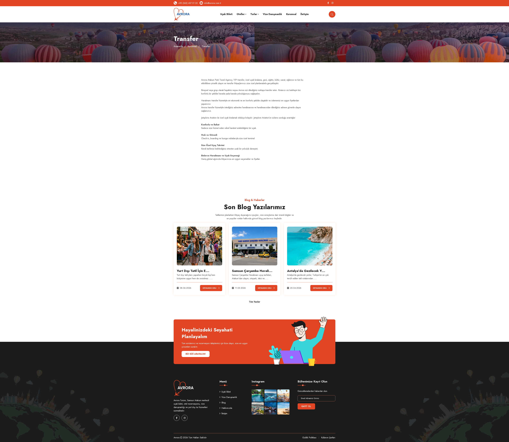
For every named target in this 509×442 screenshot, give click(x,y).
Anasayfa (178, 46)
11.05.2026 (240, 288)
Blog (223, 402)
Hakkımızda (226, 408)
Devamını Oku (209, 288)
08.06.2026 (185, 288)
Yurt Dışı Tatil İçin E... (193, 270)
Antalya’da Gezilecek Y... (306, 270)
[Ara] (332, 14)
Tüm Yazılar (254, 302)
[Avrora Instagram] (258, 395)
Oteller (241, 14)
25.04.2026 (295, 288)
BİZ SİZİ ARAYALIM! (196, 353)
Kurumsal (291, 14)
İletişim (304, 14)
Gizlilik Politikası (309, 437)
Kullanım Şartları (328, 437)
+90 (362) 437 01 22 (188, 3)
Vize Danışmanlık (272, 14)
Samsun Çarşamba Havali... (252, 270)
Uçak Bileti (226, 14)
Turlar (253, 14)
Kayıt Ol (306, 406)
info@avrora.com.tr (212, 3)
